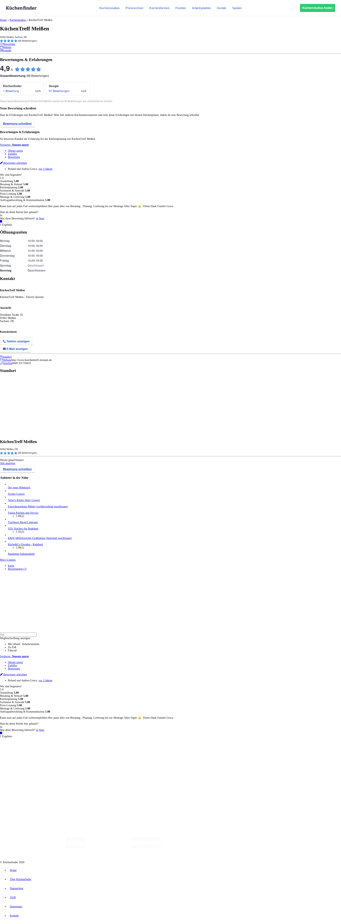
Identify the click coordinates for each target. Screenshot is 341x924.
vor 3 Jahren (45, 168)
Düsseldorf (87, 750)
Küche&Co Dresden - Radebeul (25, 544)
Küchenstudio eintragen (21, 789)
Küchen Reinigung (18, 763)
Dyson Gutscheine (66, 753)
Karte (11, 565)
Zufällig (12, 153)
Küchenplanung (16, 760)
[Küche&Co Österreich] (268, 847)
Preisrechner (134, 8)
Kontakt (14, 915)
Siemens (131, 750)
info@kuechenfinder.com (71, 800)
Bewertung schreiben (17, 123)
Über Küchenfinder (18, 769)
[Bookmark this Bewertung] (1, 221)
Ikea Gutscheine (27, 753)
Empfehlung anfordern (20, 746)
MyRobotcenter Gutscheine (122, 753)
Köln (106, 750)
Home (3, 20)
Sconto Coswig (16, 493)
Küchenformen (159, 8)
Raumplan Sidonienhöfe (21, 553)
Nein (41, 218)
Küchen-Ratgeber (17, 766)
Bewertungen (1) (17, 568)
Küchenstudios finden (317, 7)
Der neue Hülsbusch (19, 487)
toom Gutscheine (84, 753)
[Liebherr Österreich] (146, 847)
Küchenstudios (109, 8)
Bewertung (14, 157)
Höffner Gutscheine (146, 753)
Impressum (16, 906)
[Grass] (108, 847)
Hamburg (34, 750)
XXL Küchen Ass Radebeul (23, 528)
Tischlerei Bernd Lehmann (23, 522)
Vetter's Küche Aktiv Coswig (24, 500)
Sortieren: (14, 144)
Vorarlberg (55, 750)
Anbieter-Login (19, 792)
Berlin (26, 750)
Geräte (221, 8)
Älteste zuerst (15, 150)
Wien (78, 750)
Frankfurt (98, 750)
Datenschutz (16, 888)
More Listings (8, 559)
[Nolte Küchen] (217, 847)
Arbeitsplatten (201, 8)
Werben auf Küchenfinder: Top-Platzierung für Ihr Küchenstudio (44, 786)
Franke (122, 750)
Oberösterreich (68, 750)
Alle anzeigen (7, 463)
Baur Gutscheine (101, 753)
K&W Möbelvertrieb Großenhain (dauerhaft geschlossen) (40, 538)
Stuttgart (114, 750)
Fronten (180, 8)
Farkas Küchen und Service (23, 512)
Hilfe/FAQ (14, 772)
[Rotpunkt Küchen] (239, 847)
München (44, 750)
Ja (37, 218)
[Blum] (75, 847)
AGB (13, 897)
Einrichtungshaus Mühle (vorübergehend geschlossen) (38, 506)
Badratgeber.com (17, 776)
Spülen (237, 8)
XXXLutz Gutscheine (46, 753)
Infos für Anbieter (18, 783)
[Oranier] (184, 847)
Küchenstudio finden (19, 743)
